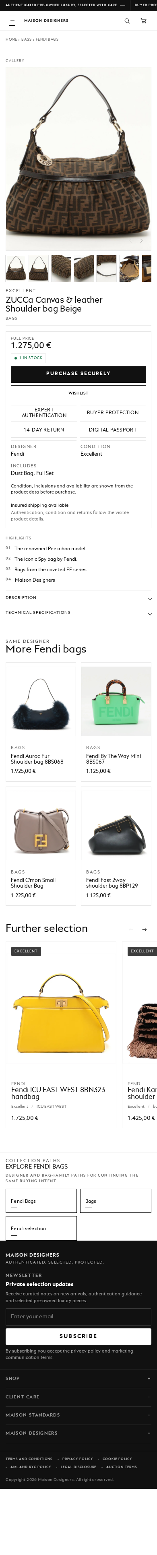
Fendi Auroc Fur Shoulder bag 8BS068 (37, 759)
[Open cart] (143, 21)
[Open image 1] (16, 268)
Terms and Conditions (29, 1459)
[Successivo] (144, 929)
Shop (13, 1378)
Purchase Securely (78, 374)
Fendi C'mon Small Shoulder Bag (33, 883)
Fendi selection (28, 1229)
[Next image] (141, 241)
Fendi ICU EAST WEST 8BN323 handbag (58, 1094)
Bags (26, 39)
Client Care (22, 1397)
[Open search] (127, 21)
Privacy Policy (77, 1459)
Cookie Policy (117, 1459)
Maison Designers (32, 1433)
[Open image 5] (106, 268)
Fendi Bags (47, 39)
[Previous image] (131, 241)
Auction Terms (121, 1467)
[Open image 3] (61, 268)
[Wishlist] (78, 393)
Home (11, 39)
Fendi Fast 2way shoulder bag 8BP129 (112, 883)
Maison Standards (33, 1415)
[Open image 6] (129, 268)
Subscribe (78, 1336)
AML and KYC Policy (30, 1467)
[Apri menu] (12, 20)
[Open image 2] (39, 268)
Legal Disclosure (78, 1467)
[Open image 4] (84, 268)
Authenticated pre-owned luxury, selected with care (61, 5)
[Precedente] (130, 929)
